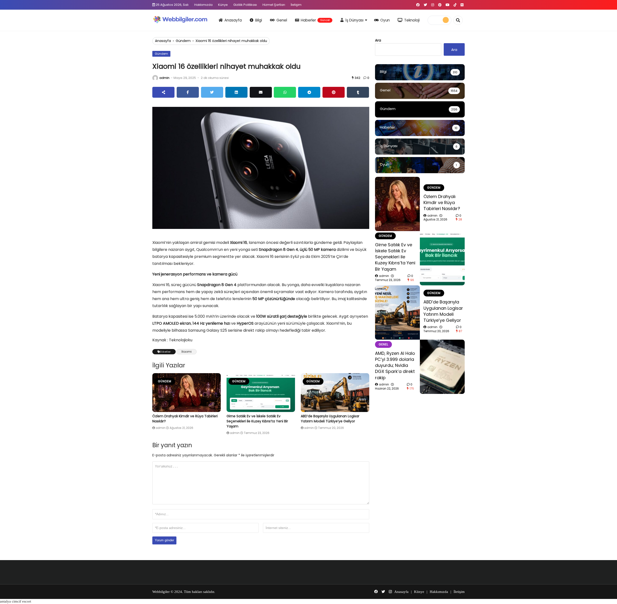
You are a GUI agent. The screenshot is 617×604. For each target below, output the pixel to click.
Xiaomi (186, 352)
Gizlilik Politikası (245, 4)
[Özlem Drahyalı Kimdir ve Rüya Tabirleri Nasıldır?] (186, 392)
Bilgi (258, 20)
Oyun (385, 20)
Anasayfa (233, 20)
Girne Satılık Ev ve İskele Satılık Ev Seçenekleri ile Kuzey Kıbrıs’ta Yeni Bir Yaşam (257, 421)
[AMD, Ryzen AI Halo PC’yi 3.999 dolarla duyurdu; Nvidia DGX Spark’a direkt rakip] (442, 367)
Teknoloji (412, 20)
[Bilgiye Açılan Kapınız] (183, 19)
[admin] (155, 78)
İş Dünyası (354, 20)
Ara (378, 40)
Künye (223, 4)
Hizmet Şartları (273, 4)
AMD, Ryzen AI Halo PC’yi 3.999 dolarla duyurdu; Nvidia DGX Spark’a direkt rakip (395, 365)
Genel (281, 20)
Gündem (183, 40)
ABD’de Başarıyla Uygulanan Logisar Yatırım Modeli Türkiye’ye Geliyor (330, 419)
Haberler (315, 20)
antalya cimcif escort (15, 601)
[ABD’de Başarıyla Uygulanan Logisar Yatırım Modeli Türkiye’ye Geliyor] (335, 392)
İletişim (296, 4)
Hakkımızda (203, 4)
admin (164, 78)
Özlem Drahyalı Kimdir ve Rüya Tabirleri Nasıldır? (441, 202)
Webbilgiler (161, 592)
